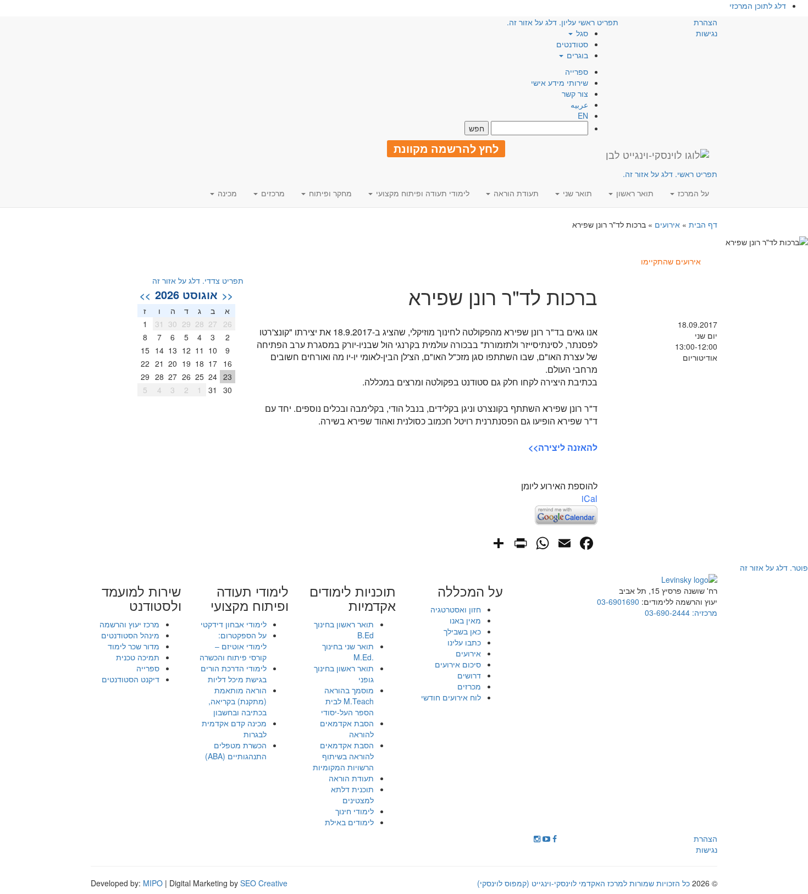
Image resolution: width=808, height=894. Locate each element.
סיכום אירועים (458, 664)
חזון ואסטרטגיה (455, 609)
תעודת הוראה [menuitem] (515, 192)
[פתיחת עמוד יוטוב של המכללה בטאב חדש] (546, 838)
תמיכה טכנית (137, 657)
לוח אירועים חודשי (451, 697)
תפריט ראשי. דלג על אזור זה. (670, 173)
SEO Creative (263, 883)
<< (227, 295)
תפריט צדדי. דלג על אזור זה (197, 280)
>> (145, 295)
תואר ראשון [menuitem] (634, 192)
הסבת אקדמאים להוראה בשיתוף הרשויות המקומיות (343, 756)
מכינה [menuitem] (226, 192)
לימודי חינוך (354, 810)
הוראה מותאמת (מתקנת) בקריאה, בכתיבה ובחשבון (237, 701)
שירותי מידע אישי (559, 82)
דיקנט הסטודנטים (130, 679)
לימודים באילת (349, 821)
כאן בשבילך (462, 631)
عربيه (579, 104)
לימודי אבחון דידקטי (234, 624)
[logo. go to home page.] (657, 154)
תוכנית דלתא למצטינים (352, 794)
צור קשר (575, 93)
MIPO (153, 883)
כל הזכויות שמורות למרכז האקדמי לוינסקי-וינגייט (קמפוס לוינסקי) (583, 883)
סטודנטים (572, 43)
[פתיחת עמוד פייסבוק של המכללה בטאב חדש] (554, 838)
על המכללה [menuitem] (470, 591)
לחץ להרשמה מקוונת (446, 148)
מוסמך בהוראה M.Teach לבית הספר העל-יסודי (347, 701)
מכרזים (469, 686)
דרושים (469, 675)
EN (583, 115)
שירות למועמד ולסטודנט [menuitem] (141, 598)
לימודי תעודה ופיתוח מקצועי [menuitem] (421, 192)
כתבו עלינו (464, 642)
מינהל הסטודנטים (130, 635)
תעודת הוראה (351, 777)
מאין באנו (465, 620)
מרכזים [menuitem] (272, 192)
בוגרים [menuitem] (576, 54)
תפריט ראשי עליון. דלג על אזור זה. (562, 21)
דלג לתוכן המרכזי (757, 5)
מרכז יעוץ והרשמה (129, 624)
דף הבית (703, 224)
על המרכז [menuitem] (692, 192)
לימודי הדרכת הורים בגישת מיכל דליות (234, 674)
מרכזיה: (703, 612)
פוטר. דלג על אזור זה (774, 567)
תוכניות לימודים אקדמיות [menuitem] (352, 598)
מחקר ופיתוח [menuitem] (329, 192)
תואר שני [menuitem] (576, 192)
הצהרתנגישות (705, 27)
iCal (589, 498)
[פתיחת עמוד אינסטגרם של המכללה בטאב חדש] (537, 838)
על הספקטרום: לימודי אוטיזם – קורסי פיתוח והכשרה (233, 646)
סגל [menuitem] (581, 32)
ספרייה (576, 71)
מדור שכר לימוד (133, 646)
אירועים (667, 224)
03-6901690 (618, 601)
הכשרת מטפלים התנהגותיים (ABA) (236, 750)
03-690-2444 (667, 612)
